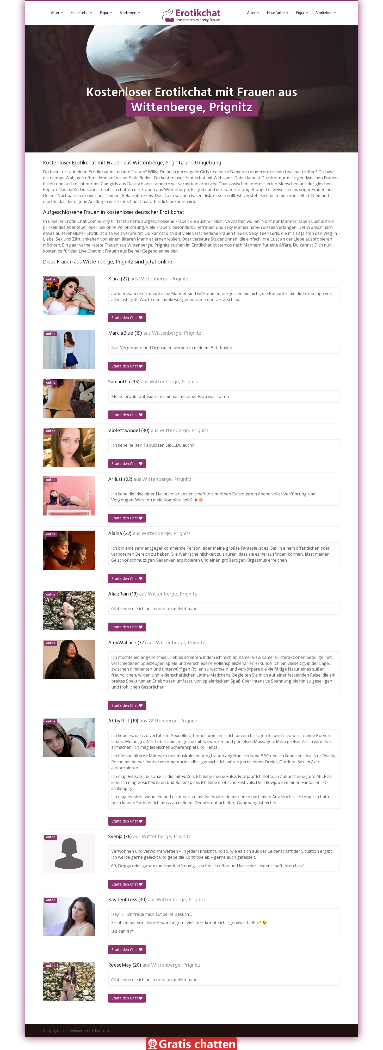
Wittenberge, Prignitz (163, 279)
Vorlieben (128, 13)
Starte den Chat (125, 317)
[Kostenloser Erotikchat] (191, 14)
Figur (104, 13)
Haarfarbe (80, 13)
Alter (55, 13)
